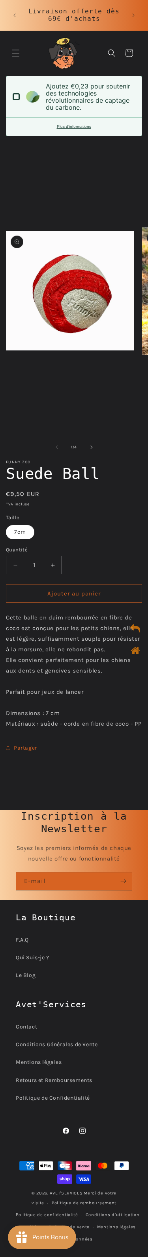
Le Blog (26, 975)
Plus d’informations (74, 126)
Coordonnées (78, 1239)
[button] (15, 53)
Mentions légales (39, 1062)
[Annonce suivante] (133, 15)
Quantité (17, 550)
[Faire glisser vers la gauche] (57, 447)
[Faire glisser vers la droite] (91, 447)
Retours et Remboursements (54, 1080)
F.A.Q (22, 939)
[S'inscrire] (123, 881)
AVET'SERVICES (66, 1193)
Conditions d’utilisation (113, 1214)
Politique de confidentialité (47, 1214)
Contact (26, 1026)
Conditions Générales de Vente (56, 1044)
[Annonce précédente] (14, 15)
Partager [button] (25, 748)
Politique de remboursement (84, 1202)
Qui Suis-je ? (32, 957)
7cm (20, 532)
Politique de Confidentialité (53, 1098)
